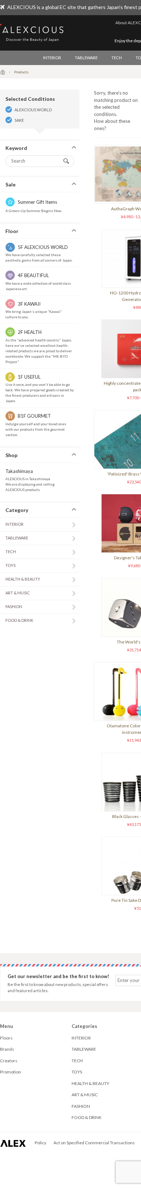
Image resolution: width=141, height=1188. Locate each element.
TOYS (10, 565)
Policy (40, 1142)
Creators (8, 1060)
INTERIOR (52, 57)
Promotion (10, 1072)
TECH (116, 57)
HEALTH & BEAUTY (22, 579)
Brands (7, 1049)
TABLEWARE (86, 57)
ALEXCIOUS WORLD (33, 109)
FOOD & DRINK (19, 620)
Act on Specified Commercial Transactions (94, 1142)
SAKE (19, 120)
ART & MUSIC (17, 592)
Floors (6, 1038)
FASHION (13, 606)
